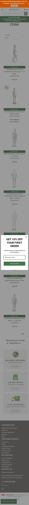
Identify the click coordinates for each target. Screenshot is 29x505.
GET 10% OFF (14, 263)
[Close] (26, 237)
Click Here (14, 5)
